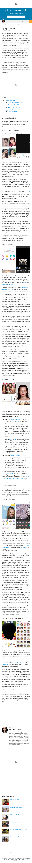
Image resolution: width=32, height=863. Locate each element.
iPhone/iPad (5, 664)
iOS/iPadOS (18, 419)
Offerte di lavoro (21, 854)
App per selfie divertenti (10, 110)
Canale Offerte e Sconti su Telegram (15, 21)
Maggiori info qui (14, 469)
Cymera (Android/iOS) (13, 105)
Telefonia (16, 13)
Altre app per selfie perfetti (14, 107)
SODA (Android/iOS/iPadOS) (15, 102)
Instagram (4, 284)
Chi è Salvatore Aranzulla (15, 852)
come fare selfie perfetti (7, 473)
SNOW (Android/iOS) (13, 111)
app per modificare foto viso (16, 478)
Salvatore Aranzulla (6, 30)
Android (13, 419)
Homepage (7, 852)
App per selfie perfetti (10, 100)
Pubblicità (15, 854)
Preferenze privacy (21, 855)
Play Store (24, 287)
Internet (21, 13)
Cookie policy (13, 855)
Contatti (10, 854)
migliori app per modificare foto (14, 480)
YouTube (10, 284)
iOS (12, 289)
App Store (24, 193)
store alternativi (9, 193)
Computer (11, 13)
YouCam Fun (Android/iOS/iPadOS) (17, 114)
